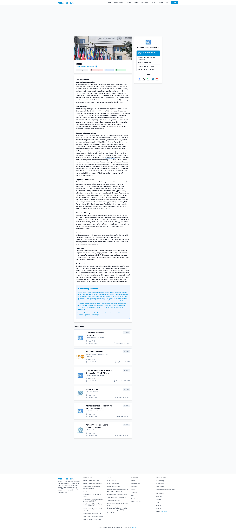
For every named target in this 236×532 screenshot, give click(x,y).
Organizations (118, 2)
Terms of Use (160, 486)
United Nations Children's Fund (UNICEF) (92, 495)
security (78, 89)
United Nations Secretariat (85, 66)
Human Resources (109, 100)
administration (93, 193)
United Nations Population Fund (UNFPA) (92, 509)
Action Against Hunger (113, 486)
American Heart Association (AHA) (117, 494)
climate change (98, 93)
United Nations (84, 84)
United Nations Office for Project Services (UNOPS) (92, 505)
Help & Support (136, 501)
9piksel (134, 527)
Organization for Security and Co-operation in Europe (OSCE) (117, 509)
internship (82, 109)
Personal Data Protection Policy (165, 489)
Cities (136, 2)
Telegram (158, 508)
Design (99, 146)
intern (102, 113)
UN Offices (86, 491)
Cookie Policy (160, 480)
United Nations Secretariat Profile (146, 53)
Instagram (158, 505)
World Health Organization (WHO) (93, 516)
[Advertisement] (55, 20)
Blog (132, 495)
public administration (85, 224)
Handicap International (113, 500)
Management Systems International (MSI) (117, 504)
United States (121, 70)
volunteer (100, 242)
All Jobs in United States (146, 66)
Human (81, 115)
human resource (90, 102)
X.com (157, 502)
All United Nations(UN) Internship (92, 483)
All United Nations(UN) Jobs (91, 480)
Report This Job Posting (146, 69)
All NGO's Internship (113, 483)
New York (109, 70)
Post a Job (134, 498)
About (153, 2)
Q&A (167, 2)
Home (109, 2)
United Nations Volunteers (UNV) (93, 513)
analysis (110, 124)
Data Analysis (110, 157)
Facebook (159, 496)
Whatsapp (159, 511)
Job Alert (174, 2)
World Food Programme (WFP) (92, 519)
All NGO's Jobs (111, 480)
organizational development (87, 244)
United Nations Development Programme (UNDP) (91, 487)
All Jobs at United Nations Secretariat (146, 58)
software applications (100, 202)
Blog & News (145, 2)
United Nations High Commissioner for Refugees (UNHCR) (93, 500)
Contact (160, 2)
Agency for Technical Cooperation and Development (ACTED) (117, 490)
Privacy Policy (160, 483)
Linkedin (158, 499)
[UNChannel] (65, 2)
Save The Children (112, 513)
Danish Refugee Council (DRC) (116, 497)
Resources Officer (90, 115)
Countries (129, 2)
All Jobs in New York (144, 62)
